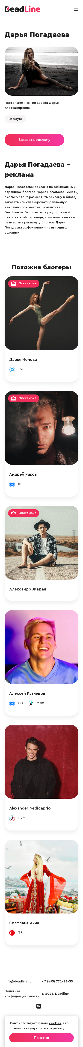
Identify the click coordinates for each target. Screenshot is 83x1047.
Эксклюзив (27, 283)
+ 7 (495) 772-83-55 (57, 981)
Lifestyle (15, 119)
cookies (55, 1023)
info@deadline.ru (18, 981)
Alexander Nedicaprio (30, 808)
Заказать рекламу (34, 140)
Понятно (41, 1038)
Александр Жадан (27, 589)
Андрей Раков (23, 474)
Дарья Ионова (23, 359)
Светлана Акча (24, 923)
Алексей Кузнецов (27, 693)
